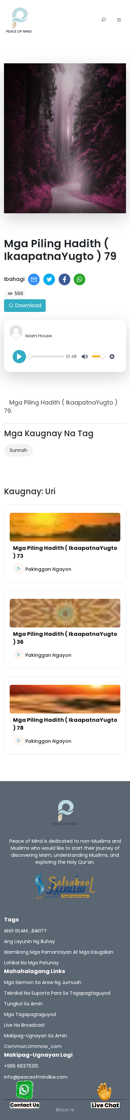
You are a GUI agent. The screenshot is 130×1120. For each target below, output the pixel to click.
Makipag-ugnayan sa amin (35, 1035)
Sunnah (18, 450)
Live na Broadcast (24, 1025)
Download (27, 305)
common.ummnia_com (33, 1046)
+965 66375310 (21, 1066)
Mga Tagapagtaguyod (30, 1014)
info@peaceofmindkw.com (36, 1077)
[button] (119, 20)
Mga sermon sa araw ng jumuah (42, 982)
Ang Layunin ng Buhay (29, 941)
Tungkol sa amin (23, 1003)
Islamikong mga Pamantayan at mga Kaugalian (58, 952)
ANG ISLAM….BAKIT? (25, 930)
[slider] (46, 356)
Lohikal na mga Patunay (31, 962)
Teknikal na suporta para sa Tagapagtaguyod (57, 993)
